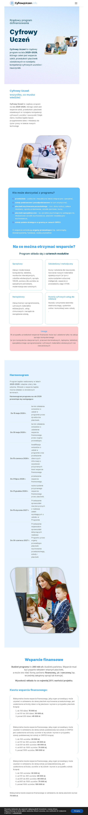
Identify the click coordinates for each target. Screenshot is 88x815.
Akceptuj (77, 811)
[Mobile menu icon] (76, 3)
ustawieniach (17, 813)
